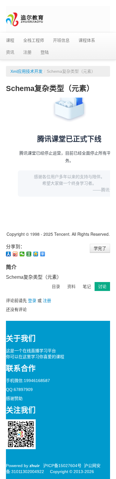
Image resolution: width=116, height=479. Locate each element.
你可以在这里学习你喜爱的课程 (35, 356)
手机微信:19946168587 (28, 380)
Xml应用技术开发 (26, 71)
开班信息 (61, 40)
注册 (27, 52)
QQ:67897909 (19, 389)
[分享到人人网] (8, 254)
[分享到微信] (22, 254)
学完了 (100, 248)
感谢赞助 (14, 398)
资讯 (10, 52)
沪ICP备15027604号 (62, 465)
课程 (10, 40)
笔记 (87, 286)
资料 (71, 286)
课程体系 (87, 40)
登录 (32, 300)
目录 (56, 286)
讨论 (102, 286)
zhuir (34, 465)
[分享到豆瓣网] (29, 254)
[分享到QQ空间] (35, 254)
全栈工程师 (33, 40)
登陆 (44, 52)
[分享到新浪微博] (15, 254)
